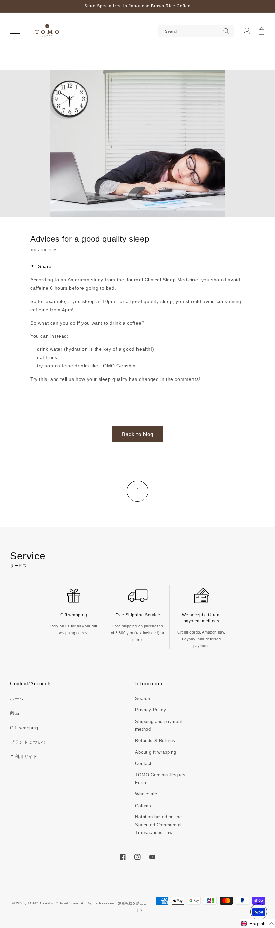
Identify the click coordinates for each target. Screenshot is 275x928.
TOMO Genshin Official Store (53, 903)
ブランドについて (28, 742)
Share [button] (45, 266)
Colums (143, 805)
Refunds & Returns (155, 740)
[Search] (226, 31)
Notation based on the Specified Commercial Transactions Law (158, 824)
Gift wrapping (24, 727)
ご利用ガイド (24, 756)
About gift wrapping (155, 752)
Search (142, 698)
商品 (14, 712)
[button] (15, 31)
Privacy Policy (150, 709)
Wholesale (146, 793)
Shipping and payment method (158, 725)
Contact (143, 763)
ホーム (17, 698)
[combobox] (196, 31)
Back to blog (137, 434)
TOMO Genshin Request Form (161, 778)
